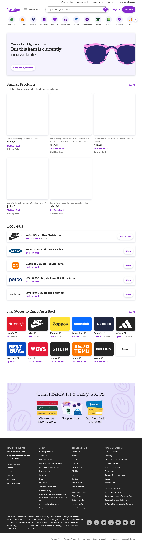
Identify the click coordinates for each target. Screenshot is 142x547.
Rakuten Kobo (84, 539)
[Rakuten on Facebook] (103, 522)
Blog (41, 479)
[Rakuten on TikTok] (96, 522)
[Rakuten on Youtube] (118, 522)
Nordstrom (77, 467)
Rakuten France (13, 483)
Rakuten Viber (70, 539)
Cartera (10, 475)
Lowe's (75, 459)
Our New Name (46, 459)
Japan (9, 471)
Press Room (44, 471)
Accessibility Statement (49, 504)
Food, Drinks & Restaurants (116, 459)
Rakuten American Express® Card (119, 496)
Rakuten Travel (99, 539)
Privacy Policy (45, 490)
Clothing (108, 455)
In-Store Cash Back (113, 492)
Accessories (110, 483)
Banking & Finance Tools (115, 475)
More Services (114, 539)
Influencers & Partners (49, 467)
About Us (43, 455)
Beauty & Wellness (112, 467)
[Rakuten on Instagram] (89, 522)
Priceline (76, 475)
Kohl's (74, 455)
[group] (27, 122)
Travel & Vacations (112, 451)
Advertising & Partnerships (50, 463)
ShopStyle (11, 479)
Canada (10, 468)
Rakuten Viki (56, 539)
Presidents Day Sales (81, 508)
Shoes (107, 479)
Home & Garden (111, 463)
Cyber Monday (78, 500)
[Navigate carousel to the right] (135, 19)
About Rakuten (128, 539)
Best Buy (76, 451)
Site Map (43, 483)
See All (132, 84)
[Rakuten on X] (111, 522)
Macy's (75, 463)
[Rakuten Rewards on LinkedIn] (132, 522)
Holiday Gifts (77, 504)
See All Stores (78, 486)
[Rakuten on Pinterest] (125, 522)
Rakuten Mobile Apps (16, 451)
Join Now (128, 9)
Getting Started (46, 451)
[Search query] (105, 9)
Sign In (116, 9)
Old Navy (76, 471)
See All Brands (78, 483)
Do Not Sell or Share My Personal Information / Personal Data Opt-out (53, 497)
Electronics (109, 471)
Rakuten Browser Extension (117, 500)
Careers (42, 475)
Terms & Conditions (47, 486)
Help (41, 508)
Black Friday (77, 496)
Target (75, 479)
